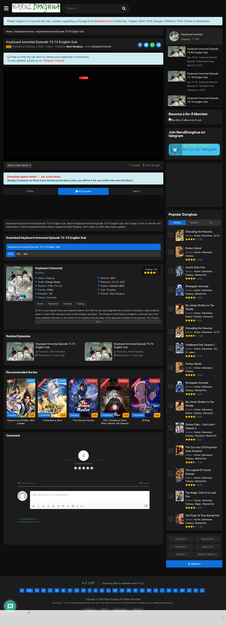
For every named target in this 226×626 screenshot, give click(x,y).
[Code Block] (68, 506)
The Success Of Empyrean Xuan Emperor (201, 449)
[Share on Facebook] (140, 45)
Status (207, 546)
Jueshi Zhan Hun (195, 267)
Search (195, 564)
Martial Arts (201, 275)
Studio (180, 546)
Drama (188, 316)
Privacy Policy (120, 610)
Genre (180, 539)
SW (25, 254)
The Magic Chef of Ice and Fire (200, 494)
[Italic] (38, 506)
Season (206, 539)
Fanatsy (81, 303)
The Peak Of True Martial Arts (202, 515)
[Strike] (48, 506)
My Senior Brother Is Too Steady (199, 307)
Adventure (53, 303)
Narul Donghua (74, 46)
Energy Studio (53, 282)
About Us (137, 610)
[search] (124, 8)
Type (180, 554)
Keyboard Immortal (101, 46)
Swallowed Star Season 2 (200, 344)
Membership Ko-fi (104, 21)
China (50, 289)
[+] (83, 506)
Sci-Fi (217, 235)
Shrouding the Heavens (198, 231)
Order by (206, 554)
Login (145, 483)
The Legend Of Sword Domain (198, 472)
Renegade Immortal (196, 286)
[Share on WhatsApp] (152, 45)
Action (40, 303)
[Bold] (33, 506)
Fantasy (189, 256)
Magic (198, 504)
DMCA (104, 610)
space (192, 352)
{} (77, 506)
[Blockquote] (63, 506)
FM (18, 254)
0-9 (29, 590)
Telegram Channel (53, 60)
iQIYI (112, 278)
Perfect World (193, 248)
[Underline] (43, 506)
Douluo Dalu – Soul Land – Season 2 (200, 426)
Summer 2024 (117, 286)
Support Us (89, 610)
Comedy (67, 303)
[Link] (73, 506)
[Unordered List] (58, 506)
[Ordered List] (53, 506)
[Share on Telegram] (159, 45)
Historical (208, 316)
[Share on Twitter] (146, 45)
